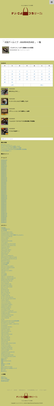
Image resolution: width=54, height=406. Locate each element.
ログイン (3, 376)
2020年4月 (3, 207)
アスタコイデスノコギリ (7, 233)
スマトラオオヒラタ (6, 283)
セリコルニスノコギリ (6, 285)
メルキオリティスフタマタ (8, 351)
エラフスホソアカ (5, 251)
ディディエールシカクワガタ (8, 298)
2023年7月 (3, 164)
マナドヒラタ (4, 341)
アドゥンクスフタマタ (6, 236)
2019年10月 (4, 216)
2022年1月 (3, 176)
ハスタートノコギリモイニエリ (9, 312)
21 (41, 76)
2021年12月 (4, 177)
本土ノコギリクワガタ (6, 366)
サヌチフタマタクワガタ (7, 279)
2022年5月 (3, 170)
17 (12, 76)
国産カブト (4, 359)
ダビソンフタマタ (5, 292)
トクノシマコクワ (5, 301)
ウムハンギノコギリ (6, 249)
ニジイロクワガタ (5, 309)
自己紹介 (15, 390)
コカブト (3, 272)
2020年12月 (4, 195)
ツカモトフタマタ (5, 295)
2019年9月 (3, 217)
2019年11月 (4, 214)
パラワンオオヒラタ (6, 316)
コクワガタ (4, 273)
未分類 (2, 365)
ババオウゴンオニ (5, 313)
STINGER (41, 403)
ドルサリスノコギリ (24, 50)
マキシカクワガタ (5, 340)
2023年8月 (3, 163)
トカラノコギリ (5, 300)
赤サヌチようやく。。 (14, 91)
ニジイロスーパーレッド (7, 310)
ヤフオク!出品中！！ (14, 131)
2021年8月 (3, 183)
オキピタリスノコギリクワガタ (9, 257)
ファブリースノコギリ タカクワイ (10, 323)
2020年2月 (3, 210)
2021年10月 (4, 180)
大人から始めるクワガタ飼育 (27, 400)
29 (49, 79)
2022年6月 (3, 169)
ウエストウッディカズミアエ (8, 245)
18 (19, 76)
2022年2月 (3, 175)
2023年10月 (4, 160)
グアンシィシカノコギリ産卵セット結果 (19, 111)
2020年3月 (3, 209)
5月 (10, 40)
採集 (2, 362)
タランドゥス (4, 288)
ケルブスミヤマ (5, 269)
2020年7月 (3, 203)
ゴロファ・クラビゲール (7, 276)
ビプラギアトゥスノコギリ (8, 322)
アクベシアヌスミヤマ (6, 232)
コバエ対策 (4, 274)
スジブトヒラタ (5, 282)
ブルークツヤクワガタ (6, 334)
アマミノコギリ (5, 237)
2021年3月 (3, 191)
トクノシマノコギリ (6, 303)
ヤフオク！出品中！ (43, 390)
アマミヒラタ (4, 239)
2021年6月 (3, 186)
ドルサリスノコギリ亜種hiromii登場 (21, 47)
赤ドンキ (3, 369)
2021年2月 (3, 192)
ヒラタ (2, 319)
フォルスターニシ (5, 328)
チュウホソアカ (5, 294)
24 (12, 79)
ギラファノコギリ (5, 261)
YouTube (3, 227)
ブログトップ (9, 390)
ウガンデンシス (5, 248)
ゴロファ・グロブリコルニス (8, 277)
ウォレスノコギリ (5, 246)
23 (4, 79)
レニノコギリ (4, 357)
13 (34, 74)
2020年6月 (3, 204)
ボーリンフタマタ (5, 337)
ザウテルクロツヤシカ (6, 280)
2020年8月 (3, 201)
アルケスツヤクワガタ (6, 240)
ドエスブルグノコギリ (6, 304)
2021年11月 (4, 179)
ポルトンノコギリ (5, 338)
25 (19, 79)
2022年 (7, 40)
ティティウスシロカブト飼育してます (18, 101)
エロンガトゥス (5, 252)
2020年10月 (4, 198)
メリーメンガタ (5, 350)
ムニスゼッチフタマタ (6, 347)
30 (4, 82)
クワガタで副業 (5, 263)
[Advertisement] (27, 27)
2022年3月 (3, 173)
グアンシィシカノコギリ (7, 266)
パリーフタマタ (5, 317)
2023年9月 (3, 161)
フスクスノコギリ (5, 329)
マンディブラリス (5, 344)
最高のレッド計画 (5, 363)
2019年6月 (3, 222)
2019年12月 (4, 213)
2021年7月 (3, 185)
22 (49, 76)
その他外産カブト (5, 229)
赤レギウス (4, 371)
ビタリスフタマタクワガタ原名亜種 (10, 320)
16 (4, 76)
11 (19, 74)
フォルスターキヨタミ (6, 326)
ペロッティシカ (5, 335)
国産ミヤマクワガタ (6, 360)
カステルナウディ (5, 260)
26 (27, 79)
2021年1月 (3, 194)
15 (49, 74)
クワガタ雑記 (4, 264)
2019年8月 (3, 219)
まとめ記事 (4, 230)
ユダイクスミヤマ (5, 353)
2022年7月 (3, 167)
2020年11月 (4, 197)
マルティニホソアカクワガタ (8, 343)
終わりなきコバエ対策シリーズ (9, 368)
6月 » (41, 85)
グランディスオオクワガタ (8, 267)
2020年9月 (3, 200)
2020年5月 (3, 206)
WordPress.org (5, 381)
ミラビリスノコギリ (6, 346)
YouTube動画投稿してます (32, 390)
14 (41, 74)
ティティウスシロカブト (7, 297)
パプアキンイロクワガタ (7, 314)
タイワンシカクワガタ (6, 286)
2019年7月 (3, 220)
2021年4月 (3, 189)
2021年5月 (3, 188)
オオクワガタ (4, 254)
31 (12, 82)
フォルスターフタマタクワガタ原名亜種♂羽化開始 (22, 121)
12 (27, 74)
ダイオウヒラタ (5, 289)
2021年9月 (3, 182)
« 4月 (12, 85)
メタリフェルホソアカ (6, 349)
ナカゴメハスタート (6, 307)
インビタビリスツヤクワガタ (8, 243)
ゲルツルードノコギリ (6, 270)
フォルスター (4, 325)
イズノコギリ (4, 242)
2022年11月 (4, 166)
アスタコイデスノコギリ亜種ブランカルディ (12, 235)
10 (12, 74)
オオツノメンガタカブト (7, 255)
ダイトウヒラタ (5, 291)
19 (27, 76)
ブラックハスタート (6, 331)
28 (41, 79)
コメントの (5, 379)
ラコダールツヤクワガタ (7, 354)
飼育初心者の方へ (22, 390)
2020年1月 (3, 212)
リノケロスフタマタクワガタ (8, 356)
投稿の (4, 378)
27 (34, 79)
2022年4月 (3, 172)
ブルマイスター (5, 332)
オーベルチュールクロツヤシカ (9, 258)
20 (34, 76)
